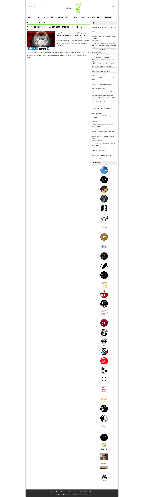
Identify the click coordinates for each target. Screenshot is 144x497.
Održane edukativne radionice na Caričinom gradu (103, 43)
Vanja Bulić (45, 55)
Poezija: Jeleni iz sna (96, 126)
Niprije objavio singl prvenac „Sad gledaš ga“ (102, 66)
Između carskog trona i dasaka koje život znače (102, 95)
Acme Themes (85, 494)
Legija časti (64, 54)
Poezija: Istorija (95, 68)
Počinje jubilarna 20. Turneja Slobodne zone (102, 155)
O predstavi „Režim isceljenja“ (98, 150)
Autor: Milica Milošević (79, 52)
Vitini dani (62, 55)
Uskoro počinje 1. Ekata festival (99, 153)
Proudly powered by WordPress (63, 494)
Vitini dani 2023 (68, 55)
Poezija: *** (94, 82)
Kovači (59, 54)
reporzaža (34, 55)
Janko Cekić (42, 54)
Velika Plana (50, 55)
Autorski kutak (64, 17)
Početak (30, 17)
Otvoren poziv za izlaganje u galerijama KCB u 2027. (104, 143)
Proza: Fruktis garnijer (97, 140)
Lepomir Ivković (70, 54)
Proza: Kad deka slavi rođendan (99, 88)
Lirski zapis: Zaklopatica (97, 52)
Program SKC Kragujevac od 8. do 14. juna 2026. (103, 131)
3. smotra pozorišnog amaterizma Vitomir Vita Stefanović (55, 52)
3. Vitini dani (71, 52)
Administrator (41, 29)
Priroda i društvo (104, 17)
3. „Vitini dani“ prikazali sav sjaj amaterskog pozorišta (54, 27)
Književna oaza (42, 17)
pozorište (29, 55)
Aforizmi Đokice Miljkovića (98, 158)
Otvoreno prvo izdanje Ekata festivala (100, 129)
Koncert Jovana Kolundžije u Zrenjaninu (101, 71)
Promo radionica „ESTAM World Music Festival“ (103, 49)
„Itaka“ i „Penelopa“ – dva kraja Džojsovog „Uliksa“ (103, 63)
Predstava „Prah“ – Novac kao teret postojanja (102, 108)
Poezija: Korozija (95, 145)
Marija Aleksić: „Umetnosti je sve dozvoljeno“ (102, 34)
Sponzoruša (39, 55)
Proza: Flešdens (95, 40)
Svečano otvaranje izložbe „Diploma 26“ (101, 106)
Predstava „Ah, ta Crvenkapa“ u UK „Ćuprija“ (102, 54)
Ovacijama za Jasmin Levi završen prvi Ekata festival (103, 124)
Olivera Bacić (85, 54)
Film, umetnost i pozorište (84, 17)
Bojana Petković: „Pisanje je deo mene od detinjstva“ (104, 27)
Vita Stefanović (56, 55)
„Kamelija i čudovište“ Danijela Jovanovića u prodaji (103, 110)
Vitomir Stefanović (77, 55)
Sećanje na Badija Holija (97, 113)
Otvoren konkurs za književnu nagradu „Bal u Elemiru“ (104, 148)
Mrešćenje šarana (78, 54)
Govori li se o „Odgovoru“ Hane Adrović (101, 57)
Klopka (56, 54)
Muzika (53, 17)
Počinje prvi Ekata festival (98, 134)
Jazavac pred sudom (49, 54)
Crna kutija (37, 54)
